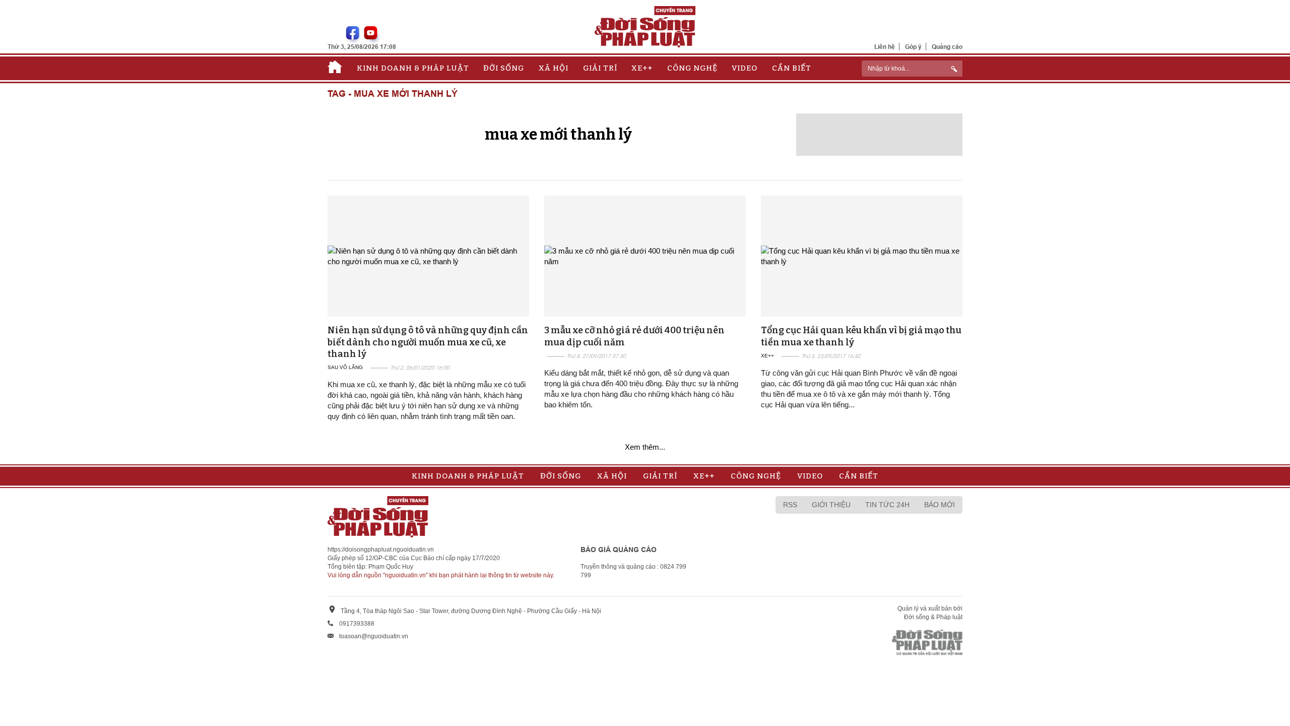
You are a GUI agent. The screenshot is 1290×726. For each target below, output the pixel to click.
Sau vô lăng (345, 367)
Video (744, 68)
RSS (790, 505)
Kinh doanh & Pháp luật (413, 68)
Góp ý (913, 46)
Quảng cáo (947, 46)
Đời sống (503, 68)
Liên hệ (884, 46)
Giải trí (600, 68)
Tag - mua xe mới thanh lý (393, 94)
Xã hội (553, 68)
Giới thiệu (831, 505)
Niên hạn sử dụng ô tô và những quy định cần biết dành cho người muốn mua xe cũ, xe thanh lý (428, 342)
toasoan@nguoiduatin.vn (373, 636)
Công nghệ (692, 68)
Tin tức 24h (887, 505)
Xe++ (642, 68)
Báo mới (939, 505)
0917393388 (356, 623)
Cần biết (791, 68)
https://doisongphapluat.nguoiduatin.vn (381, 549)
